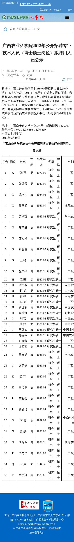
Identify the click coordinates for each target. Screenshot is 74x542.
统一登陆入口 (37, 532)
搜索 (45, 9)
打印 (69, 79)
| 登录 (69, 9)
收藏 (29, 75)
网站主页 (57, 9)
